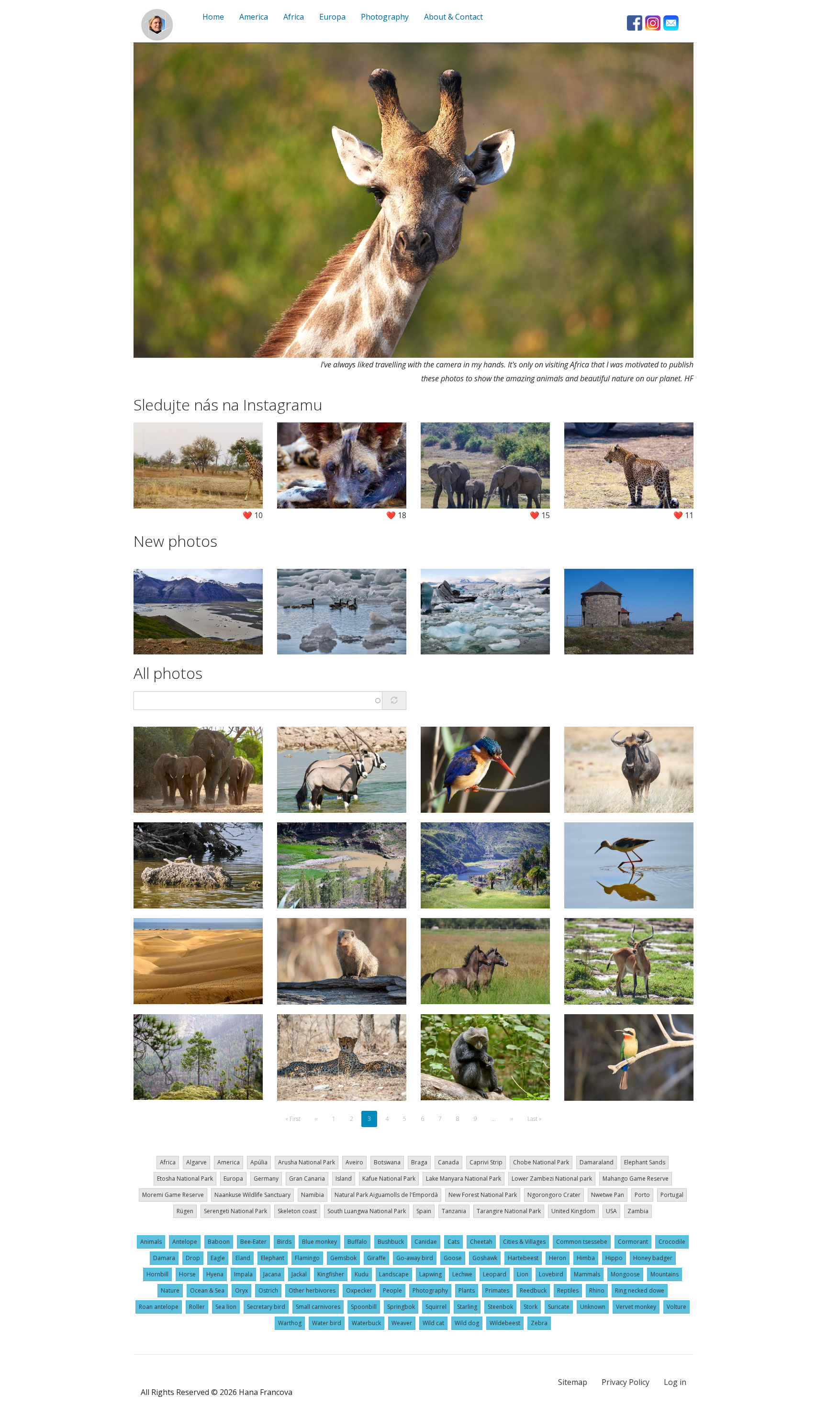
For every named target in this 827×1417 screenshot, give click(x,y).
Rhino (596, 1290)
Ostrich (268, 1290)
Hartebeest (523, 1258)
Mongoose (625, 1274)
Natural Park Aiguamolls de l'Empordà (386, 1195)
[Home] (157, 25)
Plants (466, 1290)
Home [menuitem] (213, 16)
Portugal (671, 1195)
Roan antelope (159, 1307)
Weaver (401, 1323)
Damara (164, 1258)
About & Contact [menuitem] (453, 16)
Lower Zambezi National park (552, 1178)
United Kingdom (573, 1211)
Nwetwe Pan (607, 1195)
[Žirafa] (413, 200)
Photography (430, 1290)
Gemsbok (343, 1258)
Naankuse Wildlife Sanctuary (252, 1195)
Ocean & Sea (207, 1290)
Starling (467, 1307)
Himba (586, 1258)
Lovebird (551, 1274)
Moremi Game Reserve (173, 1195)
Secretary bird (266, 1307)
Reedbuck (533, 1290)
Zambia (637, 1211)
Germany (266, 1178)
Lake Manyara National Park (463, 1178)
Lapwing (430, 1274)
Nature (170, 1290)
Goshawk (484, 1258)
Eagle (218, 1258)
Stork (530, 1307)
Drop (193, 1258)
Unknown (592, 1307)
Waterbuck (366, 1323)
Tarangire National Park (509, 1211)
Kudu (362, 1274)
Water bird (326, 1323)
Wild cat (433, 1323)
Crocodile (672, 1242)
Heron (557, 1258)
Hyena (215, 1274)
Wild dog (467, 1323)
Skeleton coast (297, 1211)
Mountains (664, 1274)
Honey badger (652, 1258)
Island (343, 1178)
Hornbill (157, 1274)
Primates (497, 1290)
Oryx (241, 1290)
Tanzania (454, 1211)
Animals (151, 1242)
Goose (453, 1258)
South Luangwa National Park (366, 1211)
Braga (419, 1162)
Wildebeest (505, 1323)
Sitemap (572, 1382)
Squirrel (436, 1307)
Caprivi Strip (486, 1162)
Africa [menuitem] (293, 16)
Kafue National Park (388, 1178)
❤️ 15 (540, 515)
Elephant (272, 1258)
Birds (284, 1242)
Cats (453, 1242)
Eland (242, 1258)
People (392, 1290)
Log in (675, 1382)
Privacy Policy (625, 1382)
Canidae (425, 1242)
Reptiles (568, 1290)
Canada (448, 1162)
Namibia (312, 1195)
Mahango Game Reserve (636, 1178)
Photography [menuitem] (385, 16)
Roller (197, 1307)
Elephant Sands (644, 1162)
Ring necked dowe (639, 1290)
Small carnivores (318, 1307)
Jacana (272, 1274)
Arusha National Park (306, 1162)
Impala (243, 1274)
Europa (233, 1178)
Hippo (614, 1258)
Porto (642, 1195)
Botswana (387, 1162)
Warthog (290, 1323)
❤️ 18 (396, 515)
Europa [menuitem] (332, 16)
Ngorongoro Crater (554, 1195)
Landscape (394, 1274)
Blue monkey (319, 1242)
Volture (676, 1307)
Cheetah (481, 1242)
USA (611, 1211)
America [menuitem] (253, 16)
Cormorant (633, 1242)
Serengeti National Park (235, 1211)
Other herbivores (312, 1290)
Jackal (299, 1274)
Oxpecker (359, 1290)
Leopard (494, 1274)
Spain (423, 1211)
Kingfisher (330, 1274)
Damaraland (597, 1162)
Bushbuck (391, 1242)
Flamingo (307, 1258)
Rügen (185, 1211)
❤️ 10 (253, 515)
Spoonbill (364, 1307)
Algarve (196, 1162)
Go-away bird (414, 1258)
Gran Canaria (307, 1178)
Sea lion (225, 1307)
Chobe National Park (541, 1162)
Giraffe (376, 1258)
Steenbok (500, 1307)
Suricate (559, 1307)
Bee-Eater (253, 1242)
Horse (187, 1274)
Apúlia (259, 1162)
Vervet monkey (636, 1307)
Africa (168, 1162)
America (228, 1162)
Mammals (587, 1274)
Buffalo (357, 1242)
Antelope (184, 1242)
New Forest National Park (482, 1195)
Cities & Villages (524, 1242)
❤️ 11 (683, 515)
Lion (522, 1274)
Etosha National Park (185, 1178)
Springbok (401, 1307)
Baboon (219, 1242)
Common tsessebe (581, 1242)
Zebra (539, 1323)
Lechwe (462, 1274)
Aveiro (354, 1162)
